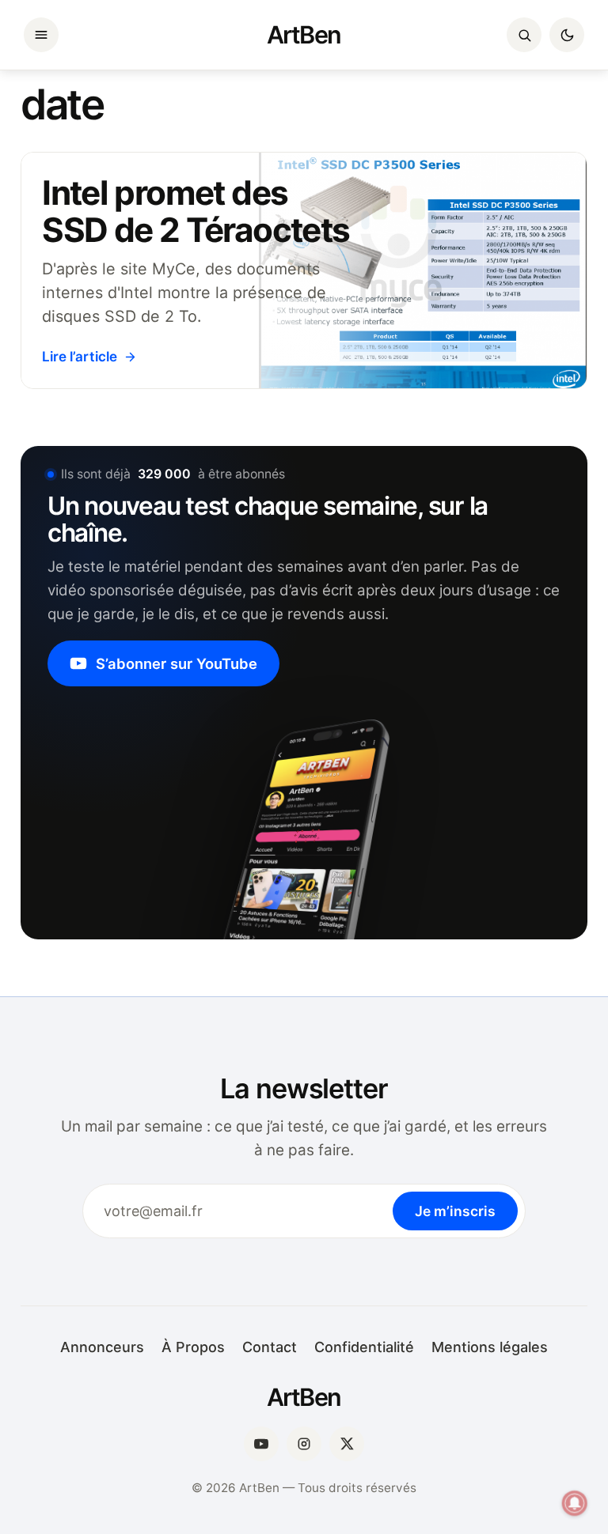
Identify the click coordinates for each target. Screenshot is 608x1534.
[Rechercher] (524, 34)
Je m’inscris (455, 1211)
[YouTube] (261, 1443)
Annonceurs (102, 1347)
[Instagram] (304, 1443)
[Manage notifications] (574, 1503)
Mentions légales (489, 1347)
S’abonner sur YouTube (176, 663)
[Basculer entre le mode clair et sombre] (566, 34)
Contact (269, 1347)
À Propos (193, 1347)
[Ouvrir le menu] (41, 34)
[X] (346, 1443)
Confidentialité (364, 1347)
